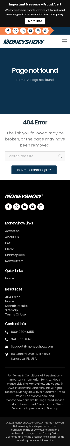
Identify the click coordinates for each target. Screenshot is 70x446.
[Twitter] (15, 31)
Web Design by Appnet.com (37, 406)
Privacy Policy (51, 433)
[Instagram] (38, 31)
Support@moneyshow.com (32, 346)
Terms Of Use (15, 314)
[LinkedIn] (23, 31)
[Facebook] (8, 31)
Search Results (16, 306)
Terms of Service (32, 429)
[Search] (60, 156)
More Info (35, 21)
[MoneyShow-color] (24, 41)
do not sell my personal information (40, 438)
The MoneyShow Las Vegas (41, 384)
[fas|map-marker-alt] (8, 354)
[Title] (45, 31)
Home (20, 80)
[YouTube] (30, 31)
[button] (64, 41)
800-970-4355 (22, 332)
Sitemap (11, 310)
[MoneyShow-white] (24, 195)
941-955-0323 (21, 339)
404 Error (12, 297)
